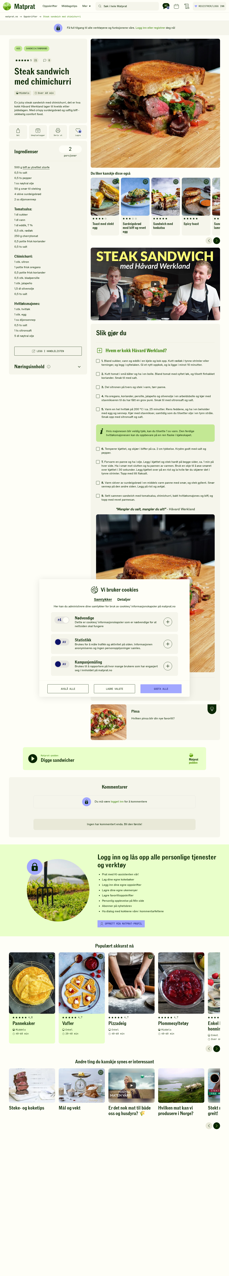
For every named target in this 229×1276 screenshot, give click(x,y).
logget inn (117, 802)
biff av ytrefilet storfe (36, 167)
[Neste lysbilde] (216, 240)
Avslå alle (68, 688)
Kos (18, 48)
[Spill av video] (155, 284)
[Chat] (166, 6)
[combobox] (128, 6)
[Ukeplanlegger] (176, 6)
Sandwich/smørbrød (36, 48)
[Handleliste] (186, 6)
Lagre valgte (114, 688)
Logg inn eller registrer (150, 28)
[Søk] (100, 6)
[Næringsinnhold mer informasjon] (48, 367)
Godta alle (161, 688)
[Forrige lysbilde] (209, 240)
